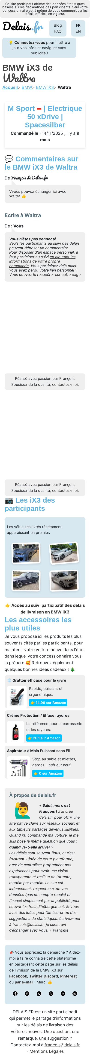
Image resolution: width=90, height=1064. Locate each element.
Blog (58, 25)
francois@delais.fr (28, 924)
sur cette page (68, 274)
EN (78, 31)
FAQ (57, 31)
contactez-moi (65, 384)
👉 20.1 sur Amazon (44, 738)
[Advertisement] (45, 328)
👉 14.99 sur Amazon (48, 702)
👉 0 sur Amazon (48, 773)
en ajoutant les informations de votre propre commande (42, 261)
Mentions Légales (47, 1051)
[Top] (79, 1049)
